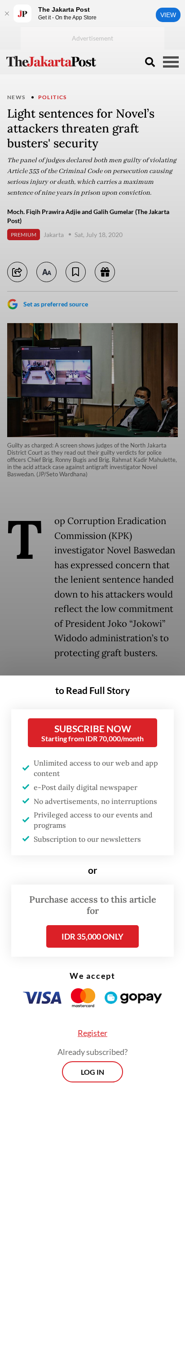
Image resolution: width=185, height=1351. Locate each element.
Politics (52, 97)
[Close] (6, 13)
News (16, 97)
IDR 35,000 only (92, 936)
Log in (92, 1072)
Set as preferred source (55, 304)
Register (92, 1033)
